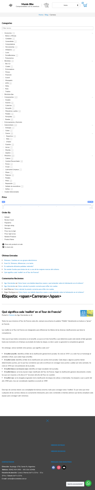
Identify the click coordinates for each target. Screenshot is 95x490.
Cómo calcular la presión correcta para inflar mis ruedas (37, 286)
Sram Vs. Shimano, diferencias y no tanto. (19, 263)
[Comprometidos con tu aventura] (10, 5)
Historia (11, 315)
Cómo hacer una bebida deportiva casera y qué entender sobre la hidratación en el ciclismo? (50, 283)
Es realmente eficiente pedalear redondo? (18, 266)
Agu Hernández (9, 283)
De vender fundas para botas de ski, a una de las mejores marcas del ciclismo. (31, 269)
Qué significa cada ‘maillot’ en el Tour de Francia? (21, 272)
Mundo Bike (27, 4)
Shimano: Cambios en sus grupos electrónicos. (20, 260)
